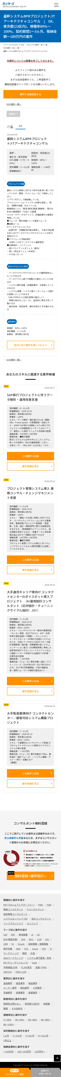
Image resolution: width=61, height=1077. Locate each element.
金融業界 (7, 983)
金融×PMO (41, 967)
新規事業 (23, 934)
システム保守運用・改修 (39, 958)
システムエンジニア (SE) (15, 918)
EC (13, 944)
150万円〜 (40, 1051)
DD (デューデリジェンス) (15, 962)
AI (32, 934)
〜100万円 (8, 1051)
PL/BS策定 (26, 967)
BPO (31, 939)
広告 (32, 953)
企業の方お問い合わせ (45, 1072)
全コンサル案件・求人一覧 (37, 44)
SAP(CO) (7, 971)
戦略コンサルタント (13, 909)
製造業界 (32, 983)
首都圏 (46, 1003)
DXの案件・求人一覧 (11, 48)
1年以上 (7, 1040)
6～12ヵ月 (43, 1035)
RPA (23, 939)
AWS (18, 948)
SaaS (34, 962)
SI (51, 948)
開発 (24, 953)
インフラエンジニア (13, 923)
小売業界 (37, 987)
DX (38, 934)
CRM (5, 944)
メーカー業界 (10, 987)
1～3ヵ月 (17, 1035)
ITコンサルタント (35, 909)
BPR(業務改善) (10, 939)
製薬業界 (32, 992)
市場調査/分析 (10, 967)
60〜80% (45, 1019)
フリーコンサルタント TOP (13, 44)
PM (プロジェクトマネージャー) (19, 904)
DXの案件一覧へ (14, 104)
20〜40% (19, 1019)
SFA (47, 939)
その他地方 (17, 1008)
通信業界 (20, 983)
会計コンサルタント (41, 918)
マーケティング (11, 953)
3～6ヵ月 (29, 1035)
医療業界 (20, 992)
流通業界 (7, 992)
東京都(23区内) (32, 1003)
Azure (35, 948)
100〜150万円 (24, 1051)
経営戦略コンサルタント (15, 914)
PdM (49, 904)
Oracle (21, 944)
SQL (26, 948)
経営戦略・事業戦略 (38, 944)
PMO (40, 904)
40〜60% (32, 1019)
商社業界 (24, 987)
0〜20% (7, 1019)
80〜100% (8, 1024)
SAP (5, 934)
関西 (5, 1008)
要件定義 (7, 948)
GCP (44, 948)
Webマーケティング (13, 958)
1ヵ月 (6, 1035)
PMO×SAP (21, 971)
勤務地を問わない (12, 1003)
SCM (39, 939)
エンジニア (32, 923)
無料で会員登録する (30, 94)
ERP (13, 934)
